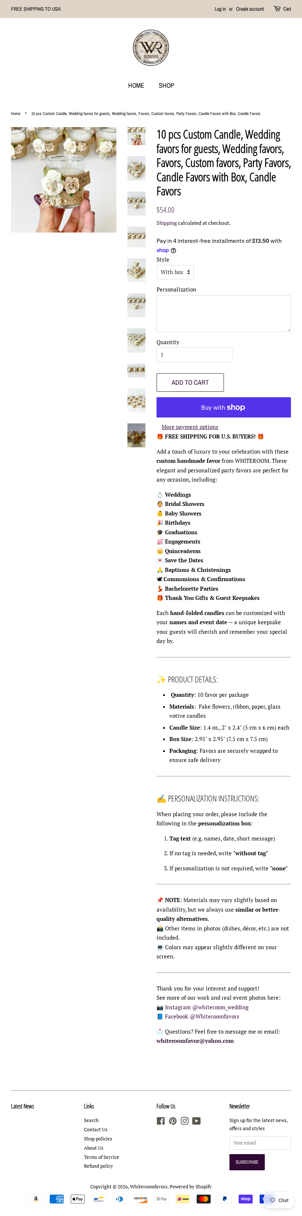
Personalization (176, 289)
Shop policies (98, 1139)
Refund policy (98, 1166)
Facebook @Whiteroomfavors (202, 1016)
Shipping (167, 222)
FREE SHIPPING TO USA (36, 9)
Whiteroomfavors (149, 1187)
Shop (166, 85)
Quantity (168, 342)
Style (163, 259)
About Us (93, 1148)
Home (136, 85)
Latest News (22, 1106)
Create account (250, 9)
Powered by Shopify (191, 1187)
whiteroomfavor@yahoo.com (195, 1040)
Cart (287, 9)
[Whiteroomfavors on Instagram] (184, 1122)
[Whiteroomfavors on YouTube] (196, 1122)
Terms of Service (101, 1157)
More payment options (190, 426)
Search (91, 1120)
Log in (220, 9)
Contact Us (96, 1129)
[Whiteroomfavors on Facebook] (161, 1122)
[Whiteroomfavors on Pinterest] (173, 1122)
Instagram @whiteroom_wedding (207, 1007)
